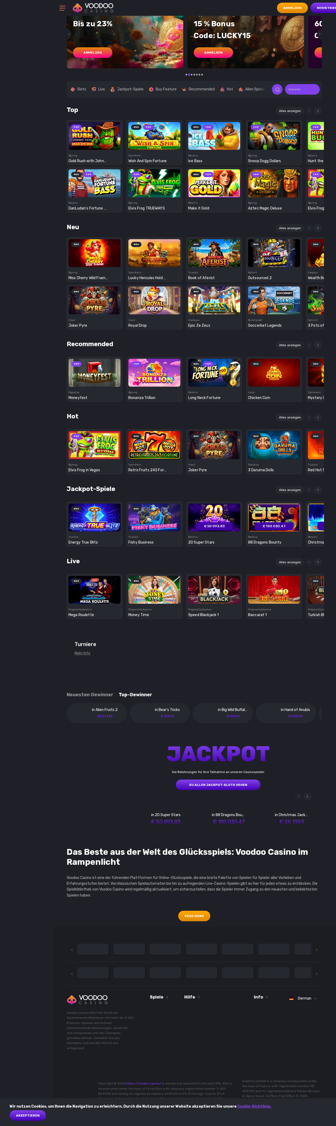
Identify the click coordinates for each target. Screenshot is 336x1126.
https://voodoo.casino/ (143, 1083)
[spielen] (95, 134)
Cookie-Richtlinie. (254, 1106)
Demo (94, 145)
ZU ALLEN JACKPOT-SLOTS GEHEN (218, 785)
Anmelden (292, 8)
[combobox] (302, 89)
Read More (194, 916)
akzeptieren (28, 1115)
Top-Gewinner (135, 694)
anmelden (92, 52)
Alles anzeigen (290, 111)
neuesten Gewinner (90, 694)
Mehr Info (82, 653)
